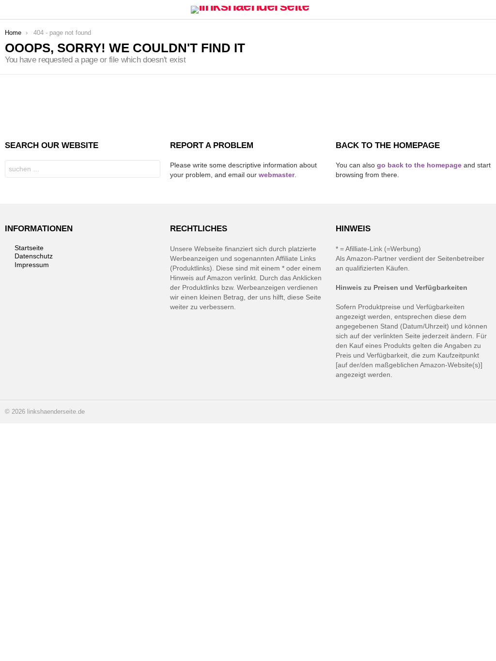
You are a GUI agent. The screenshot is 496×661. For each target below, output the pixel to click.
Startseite (29, 248)
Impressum (32, 265)
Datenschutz (34, 256)
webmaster (276, 175)
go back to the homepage (419, 165)
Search (150, 170)
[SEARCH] (485, 9)
